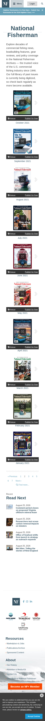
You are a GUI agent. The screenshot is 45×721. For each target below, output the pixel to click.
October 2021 (22, 123)
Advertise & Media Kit (16, 669)
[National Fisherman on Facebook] (23, 601)
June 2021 (22, 275)
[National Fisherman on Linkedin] (30, 601)
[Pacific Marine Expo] (10, 616)
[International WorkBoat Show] (25, 616)
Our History (12, 665)
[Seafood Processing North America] (23, 626)
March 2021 (22, 388)
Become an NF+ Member (25, 686)
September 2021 (22, 161)
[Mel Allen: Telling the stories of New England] (9, 547)
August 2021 (22, 199)
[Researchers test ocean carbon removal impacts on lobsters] (9, 522)
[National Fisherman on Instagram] (27, 601)
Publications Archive (16, 648)
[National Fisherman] (5, 4)
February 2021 (22, 425)
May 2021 (23, 313)
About (11, 660)
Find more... (23, 485)
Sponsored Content (15, 652)
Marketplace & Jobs (15, 643)
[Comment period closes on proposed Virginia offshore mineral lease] (9, 507)
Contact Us (12, 674)
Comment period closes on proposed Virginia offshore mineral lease (27, 510)
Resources (15, 638)
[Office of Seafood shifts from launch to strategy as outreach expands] (9, 535)
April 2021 (23, 350)
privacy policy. (26, 710)
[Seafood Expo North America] (36, 616)
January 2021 (22, 463)
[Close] (42, 695)
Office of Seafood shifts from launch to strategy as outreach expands (27, 537)
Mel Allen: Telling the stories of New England (27, 549)
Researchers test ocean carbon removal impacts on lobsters (27, 523)
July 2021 (22, 238)
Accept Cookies (34, 716)
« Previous (12, 476)
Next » (18, 481)
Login (32, 4)
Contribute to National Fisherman (21, 678)
